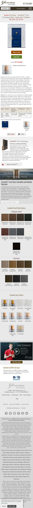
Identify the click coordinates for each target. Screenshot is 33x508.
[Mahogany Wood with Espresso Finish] (28, 218)
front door (13, 443)
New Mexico (21, 467)
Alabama (12, 452)
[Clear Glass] (5, 311)
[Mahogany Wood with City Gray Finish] (20, 232)
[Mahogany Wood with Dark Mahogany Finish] (5, 232)
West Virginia (19, 476)
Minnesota (26, 462)
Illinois (28, 457)
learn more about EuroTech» (10, 202)
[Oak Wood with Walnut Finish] (28, 265)
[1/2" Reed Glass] (20, 336)
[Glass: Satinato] (20, 303)
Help (17, 398)
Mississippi (6, 464)
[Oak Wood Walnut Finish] (28, 273)
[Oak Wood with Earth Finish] (20, 265)
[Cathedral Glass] (5, 323)
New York (27, 467)
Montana (17, 464)
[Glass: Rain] (20, 316)
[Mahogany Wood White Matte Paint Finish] (28, 241)
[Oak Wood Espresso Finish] (16, 288)
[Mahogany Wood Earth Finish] (5, 227)
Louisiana (23, 459)
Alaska (17, 452)
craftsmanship (19, 431)
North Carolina (5, 469)
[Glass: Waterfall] (28, 316)
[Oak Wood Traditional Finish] (12, 273)
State (9, 474)
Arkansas (27, 452)
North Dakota (13, 469)
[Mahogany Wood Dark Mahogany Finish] (5, 241)
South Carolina (22, 471)
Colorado (9, 455)
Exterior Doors (12, 420)
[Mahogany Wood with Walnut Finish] (12, 218)
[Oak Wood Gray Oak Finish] (24, 288)
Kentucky (17, 459)
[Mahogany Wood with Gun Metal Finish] (12, 232)
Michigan (20, 462)
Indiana (4, 459)
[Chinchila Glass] (12, 323)
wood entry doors (9, 441)
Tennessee (14, 474)
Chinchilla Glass (26, 129)
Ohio (19, 469)
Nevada (28, 464)
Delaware (23, 455)
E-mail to (12, 134)
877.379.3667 (27, 3)
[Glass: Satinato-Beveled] (28, 303)
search (5, 8)
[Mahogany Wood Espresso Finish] (28, 227)
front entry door (8, 422)
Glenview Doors (6, 418)
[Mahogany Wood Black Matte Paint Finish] (16, 255)
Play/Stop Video (16, 362)
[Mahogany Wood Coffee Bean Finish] (20, 227)
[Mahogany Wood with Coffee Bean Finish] (20, 218)
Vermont (27, 474)
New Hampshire (6, 467)
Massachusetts (13, 462)
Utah (23, 474)
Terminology (14, 395)
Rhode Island (14, 471)
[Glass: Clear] (5, 303)
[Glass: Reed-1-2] (20, 329)
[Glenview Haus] (14, 413)
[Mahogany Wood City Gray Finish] (20, 241)
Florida (11, 457)
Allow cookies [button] (11, 506)
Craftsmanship (6, 395)
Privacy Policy (25, 404)
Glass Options (27, 395)
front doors (10, 426)
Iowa (8, 459)
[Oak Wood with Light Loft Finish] (5, 265)
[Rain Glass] (20, 323)
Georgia (15, 457)
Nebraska (22, 464)
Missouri (11, 464)
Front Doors (21, 420)
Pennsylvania (6, 471)
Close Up (5, 128)
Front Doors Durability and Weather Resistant (16, 183)
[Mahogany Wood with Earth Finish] (5, 218)
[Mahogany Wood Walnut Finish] (12, 227)
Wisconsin (26, 476)
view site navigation (21, 8)
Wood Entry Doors (26, 418)
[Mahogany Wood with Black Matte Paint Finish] (16, 247)
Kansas (12, 459)
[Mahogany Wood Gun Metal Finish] (12, 241)
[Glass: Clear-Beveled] (12, 303)
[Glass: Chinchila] (12, 316)
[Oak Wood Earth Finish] (20, 273)
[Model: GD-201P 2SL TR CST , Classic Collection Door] (16, 36)
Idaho (24, 457)
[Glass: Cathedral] (5, 316)
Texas (19, 474)
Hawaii (20, 457)
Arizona (22, 452)
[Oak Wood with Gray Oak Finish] (24, 279)
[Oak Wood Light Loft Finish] (5, 273)
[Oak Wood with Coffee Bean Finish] (8, 279)
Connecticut (16, 455)
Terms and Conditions (14, 404)
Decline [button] (4, 506)
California (4, 455)
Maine (28, 459)
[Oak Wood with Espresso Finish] (16, 279)
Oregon (29, 469)
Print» (22, 134)
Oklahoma (24, 469)
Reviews (23, 408)
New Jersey (14, 467)
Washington (11, 476)
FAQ (21, 395)
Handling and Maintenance (13, 408)
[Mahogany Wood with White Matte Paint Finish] (28, 232)
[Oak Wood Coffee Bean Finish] (8, 288)
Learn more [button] (4, 503)
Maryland (5, 462)
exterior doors (18, 441)
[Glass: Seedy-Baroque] (12, 329)
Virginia (6, 476)
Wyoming (16, 479)
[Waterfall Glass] (28, 323)
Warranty (5, 404)
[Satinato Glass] (20, 311)
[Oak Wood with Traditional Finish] (12, 265)
